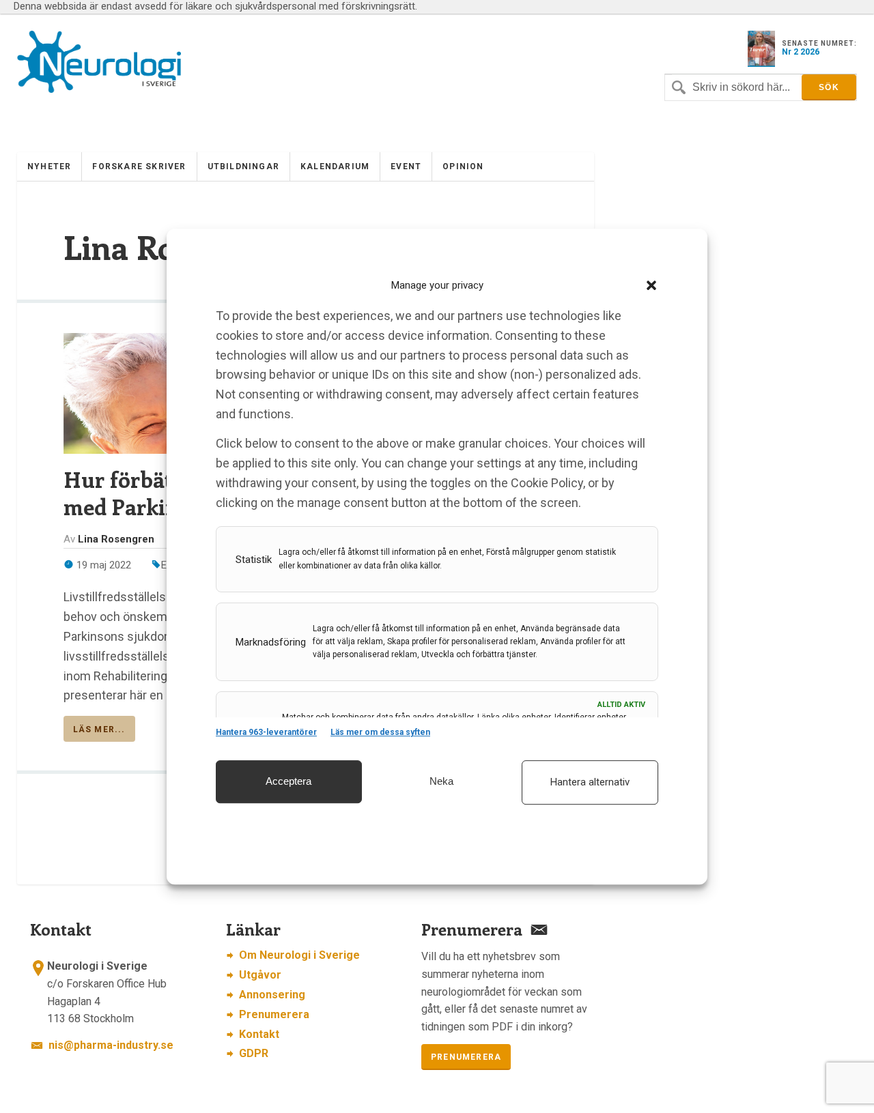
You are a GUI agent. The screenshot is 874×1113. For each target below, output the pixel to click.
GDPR (253, 1053)
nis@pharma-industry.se (110, 1045)
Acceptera (288, 781)
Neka (441, 781)
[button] (651, 285)
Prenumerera (274, 1014)
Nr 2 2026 (800, 52)
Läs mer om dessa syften (380, 733)
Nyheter (49, 166)
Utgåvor (260, 974)
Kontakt (259, 1034)
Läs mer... (99, 729)
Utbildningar (243, 166)
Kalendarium (334, 166)
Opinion (462, 166)
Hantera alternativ (590, 782)
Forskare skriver (139, 166)
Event (406, 166)
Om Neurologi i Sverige (299, 955)
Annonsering (272, 994)
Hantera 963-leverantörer (266, 733)
